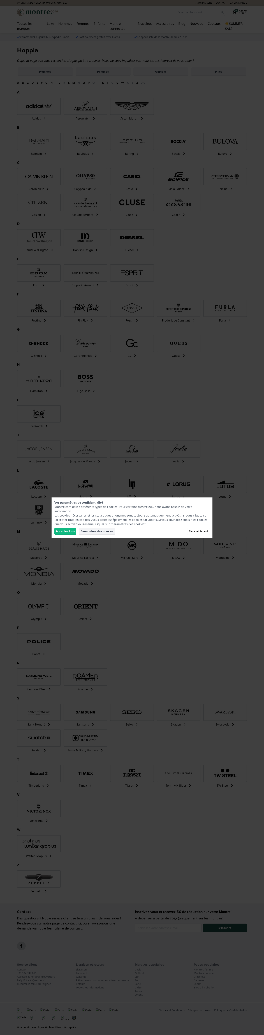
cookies (112, 507)
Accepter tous (65, 531)
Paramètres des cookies (97, 531)
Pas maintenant (198, 531)
